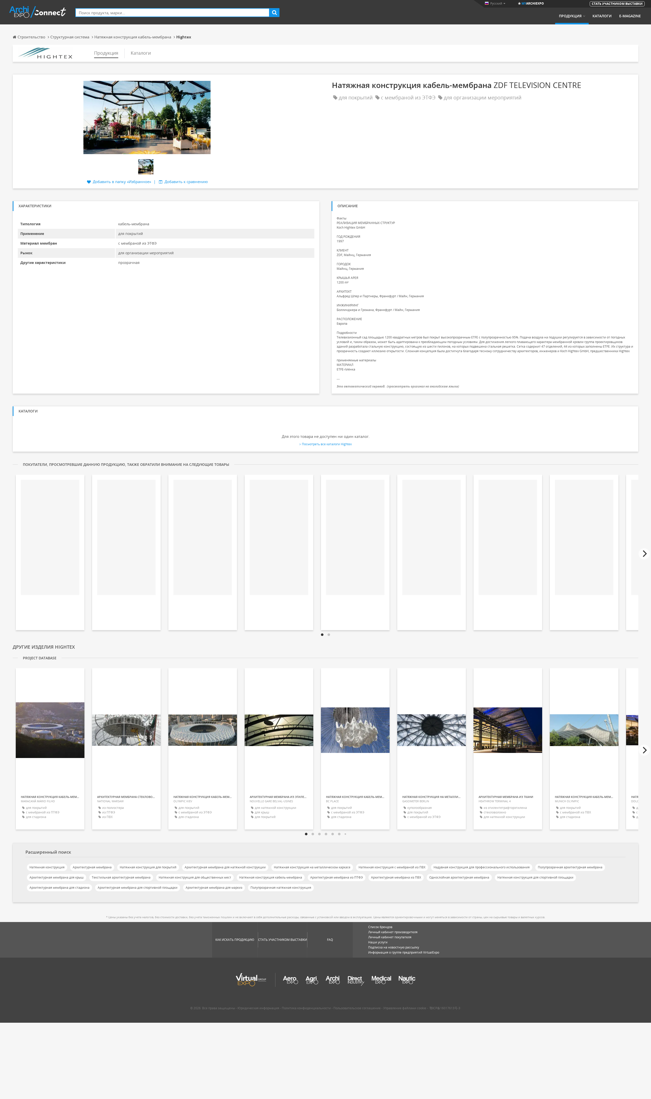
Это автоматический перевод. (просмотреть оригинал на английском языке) (398, 386)
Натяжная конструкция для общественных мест (195, 877)
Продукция (570, 16)
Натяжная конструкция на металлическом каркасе (312, 867)
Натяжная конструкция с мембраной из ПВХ (392, 867)
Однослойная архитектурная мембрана (459, 877)
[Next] (644, 553)
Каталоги (602, 16)
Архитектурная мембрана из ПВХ (396, 877)
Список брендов (380, 927)
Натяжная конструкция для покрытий (148, 867)
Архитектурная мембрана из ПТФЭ (336, 877)
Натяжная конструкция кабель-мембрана (270, 877)
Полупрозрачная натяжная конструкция (280, 887)
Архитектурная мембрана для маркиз (214, 887)
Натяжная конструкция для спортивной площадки (535, 877)
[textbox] (172, 12)
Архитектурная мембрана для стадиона (59, 887)
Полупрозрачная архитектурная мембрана (570, 867)
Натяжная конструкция (47, 867)
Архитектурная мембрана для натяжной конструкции (225, 867)
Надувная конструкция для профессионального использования (482, 867)
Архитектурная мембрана (92, 867)
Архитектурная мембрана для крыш (56, 877)
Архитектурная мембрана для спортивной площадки (137, 887)
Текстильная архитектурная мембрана (121, 877)
